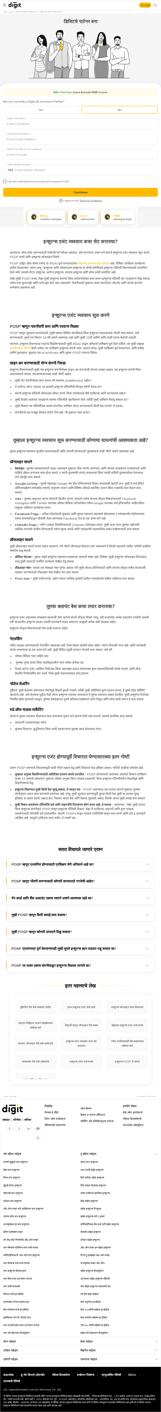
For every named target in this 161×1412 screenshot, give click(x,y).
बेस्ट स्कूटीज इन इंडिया (90, 1301)
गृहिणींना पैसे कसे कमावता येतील (35, 1007)
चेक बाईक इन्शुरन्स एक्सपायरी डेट (95, 1286)
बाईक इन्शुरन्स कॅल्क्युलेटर (92, 1270)
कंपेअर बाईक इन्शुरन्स (90, 1239)
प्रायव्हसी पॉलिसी (11, 1381)
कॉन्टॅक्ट (17, 1119)
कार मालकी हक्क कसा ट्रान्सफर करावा (21, 1325)
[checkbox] (4, 181)
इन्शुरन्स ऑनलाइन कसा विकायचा (127, 1007)
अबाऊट (6, 1119)
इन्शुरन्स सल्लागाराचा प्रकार (93, 263)
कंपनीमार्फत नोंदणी (20, 348)
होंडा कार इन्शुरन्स (11, 1169)
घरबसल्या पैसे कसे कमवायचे (35, 1061)
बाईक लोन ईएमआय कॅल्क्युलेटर (94, 1332)
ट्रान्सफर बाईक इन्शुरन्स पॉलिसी (95, 1278)
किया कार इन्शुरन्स (11, 1177)
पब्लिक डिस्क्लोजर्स (132, 1118)
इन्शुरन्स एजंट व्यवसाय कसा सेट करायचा (81, 1043)
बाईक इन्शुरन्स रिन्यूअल (90, 1208)
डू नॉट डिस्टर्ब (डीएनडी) (33, 1375)
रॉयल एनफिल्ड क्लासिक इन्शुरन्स (95, 1193)
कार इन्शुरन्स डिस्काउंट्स (14, 1270)
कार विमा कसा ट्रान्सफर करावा (17, 1278)
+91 (10, 170)
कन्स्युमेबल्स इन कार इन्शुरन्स (16, 1224)
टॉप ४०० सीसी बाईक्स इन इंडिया (94, 1325)
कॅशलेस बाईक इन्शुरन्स (90, 1231)
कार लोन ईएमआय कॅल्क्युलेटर (16, 1332)
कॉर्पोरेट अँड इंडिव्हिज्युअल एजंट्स (96, 1121)
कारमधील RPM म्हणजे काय (16, 1301)
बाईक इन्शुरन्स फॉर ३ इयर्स (92, 1216)
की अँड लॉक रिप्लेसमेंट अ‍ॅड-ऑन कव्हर (20, 1239)
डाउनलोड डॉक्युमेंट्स (133, 1125)
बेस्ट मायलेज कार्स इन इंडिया (15, 1309)
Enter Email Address (18, 133)
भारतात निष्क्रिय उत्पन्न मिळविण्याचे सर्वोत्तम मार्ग (35, 1025)
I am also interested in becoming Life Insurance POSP (38, 181)
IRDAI (132, 1375)
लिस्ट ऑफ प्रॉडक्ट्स (55, 1118)
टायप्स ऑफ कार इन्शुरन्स (14, 1216)
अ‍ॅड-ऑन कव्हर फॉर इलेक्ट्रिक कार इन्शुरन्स (23, 1208)
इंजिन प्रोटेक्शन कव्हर (13, 1231)
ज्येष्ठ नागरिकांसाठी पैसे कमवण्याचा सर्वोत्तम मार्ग (127, 1043)
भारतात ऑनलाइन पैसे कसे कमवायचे (35, 1043)
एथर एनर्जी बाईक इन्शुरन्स (91, 1169)
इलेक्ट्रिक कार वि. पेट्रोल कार (17, 1317)
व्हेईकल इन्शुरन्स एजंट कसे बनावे (127, 1025)
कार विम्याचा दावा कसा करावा (16, 1263)
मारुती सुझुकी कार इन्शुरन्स (15, 1161)
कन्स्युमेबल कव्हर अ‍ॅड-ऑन (92, 1263)
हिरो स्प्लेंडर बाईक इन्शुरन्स (92, 1177)
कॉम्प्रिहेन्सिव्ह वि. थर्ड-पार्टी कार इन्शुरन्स (21, 1255)
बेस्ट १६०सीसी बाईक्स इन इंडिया (94, 1309)
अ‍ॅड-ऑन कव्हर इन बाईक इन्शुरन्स (95, 1247)
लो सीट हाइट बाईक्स (89, 1294)
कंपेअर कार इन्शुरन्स (12, 1200)
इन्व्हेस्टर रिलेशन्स (85, 1375)
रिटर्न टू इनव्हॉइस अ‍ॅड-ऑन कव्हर (95, 1255)
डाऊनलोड (8, 1375)
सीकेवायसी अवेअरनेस (55, 1125)
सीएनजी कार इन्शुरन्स (13, 1193)
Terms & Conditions (91, 200)
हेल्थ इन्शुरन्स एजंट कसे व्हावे (81, 1007)
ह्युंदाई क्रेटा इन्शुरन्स (12, 1185)
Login (147, 5)
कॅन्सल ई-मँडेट (52, 1112)
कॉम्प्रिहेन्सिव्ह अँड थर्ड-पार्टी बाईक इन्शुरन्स (99, 1224)
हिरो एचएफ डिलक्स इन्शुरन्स (93, 1185)
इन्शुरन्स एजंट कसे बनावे (81, 1061)
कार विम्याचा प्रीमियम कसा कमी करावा (20, 1247)
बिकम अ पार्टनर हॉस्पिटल (92, 1115)
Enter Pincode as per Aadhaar (24, 149)
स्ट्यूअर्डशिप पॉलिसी (111, 1375)
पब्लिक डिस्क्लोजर (61, 1375)
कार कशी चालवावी (11, 1286)
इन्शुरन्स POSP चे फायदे (127, 1061)
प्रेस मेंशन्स (85, 1108)
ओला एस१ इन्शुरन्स (89, 1161)
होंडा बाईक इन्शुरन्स (89, 1200)
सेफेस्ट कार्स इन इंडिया (13, 1294)
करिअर (27, 1119)
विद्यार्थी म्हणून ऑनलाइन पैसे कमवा (81, 1025)
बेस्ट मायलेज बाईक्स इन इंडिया (93, 1317)
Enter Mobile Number (19, 164)
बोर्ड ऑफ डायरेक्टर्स (132, 1112)
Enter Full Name (16, 118)
